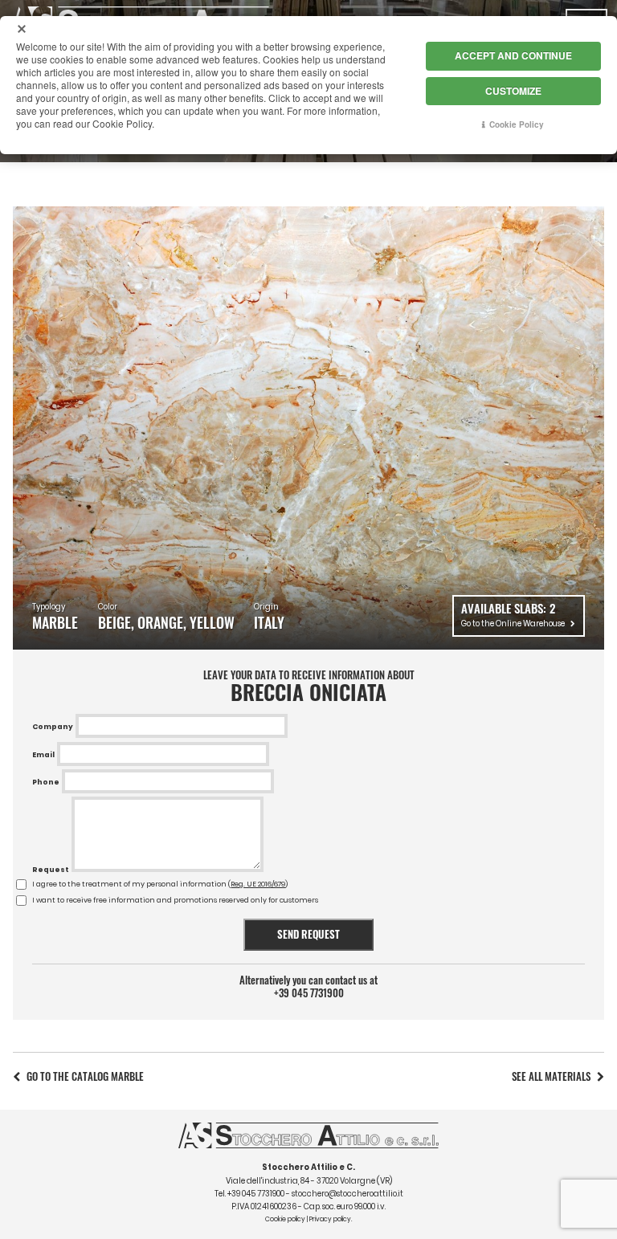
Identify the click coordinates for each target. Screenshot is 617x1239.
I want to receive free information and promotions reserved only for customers (175, 900)
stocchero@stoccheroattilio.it (347, 1193)
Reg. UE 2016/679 (258, 884)
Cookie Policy (516, 124)
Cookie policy (285, 1219)
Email (43, 755)
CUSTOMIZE (513, 91)
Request (50, 869)
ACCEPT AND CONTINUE (513, 55)
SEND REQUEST (308, 934)
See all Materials (551, 1076)
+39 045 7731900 (309, 993)
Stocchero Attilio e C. (308, 1167)
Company (52, 727)
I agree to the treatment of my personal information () (160, 884)
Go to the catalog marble (85, 1076)
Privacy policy (330, 1219)
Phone (45, 782)
